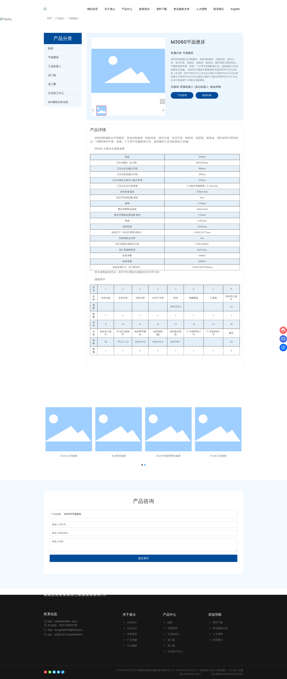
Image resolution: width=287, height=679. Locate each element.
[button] (142, 465)
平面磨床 (73, 18)
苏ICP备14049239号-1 (190, 674)
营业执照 (204, 670)
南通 (241, 670)
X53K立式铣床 (218, 455)
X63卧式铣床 (118, 455)
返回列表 (207, 95)
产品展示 (59, 18)
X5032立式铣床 (68, 455)
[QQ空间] (58, 672)
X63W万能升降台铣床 (168, 455)
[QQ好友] (54, 672)
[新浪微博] (45, 672)
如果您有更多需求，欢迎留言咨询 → (75, 594)
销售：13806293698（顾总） (63, 621)
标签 (212, 670)
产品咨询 (182, 95)
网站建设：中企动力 (227, 670)
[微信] (49, 672)
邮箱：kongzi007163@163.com (65, 630)
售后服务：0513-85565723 (62, 625)
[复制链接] (62, 672)
